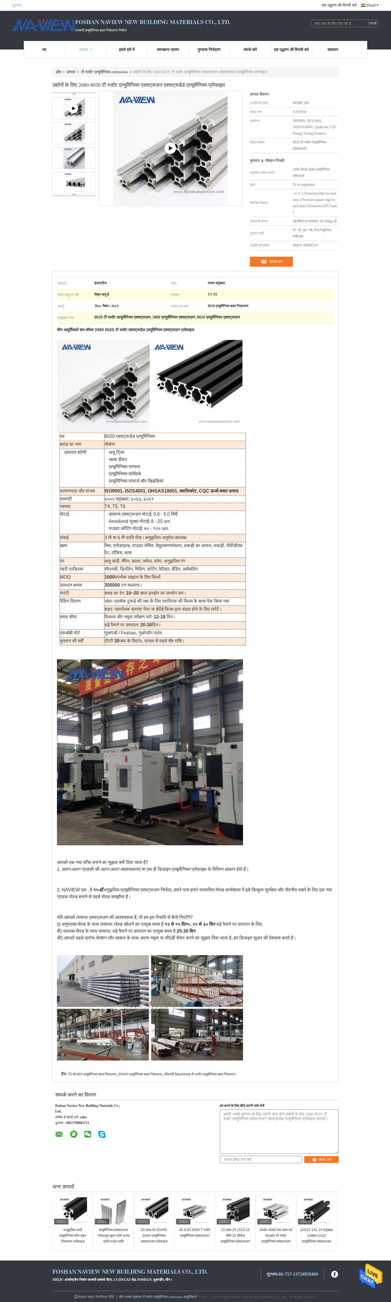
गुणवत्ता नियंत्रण (209, 49)
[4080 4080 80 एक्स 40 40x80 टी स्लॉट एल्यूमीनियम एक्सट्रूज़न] (276, 1211)
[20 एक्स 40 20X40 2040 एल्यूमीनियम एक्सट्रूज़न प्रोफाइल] (154, 1211)
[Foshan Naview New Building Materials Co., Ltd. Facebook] (335, 1273)
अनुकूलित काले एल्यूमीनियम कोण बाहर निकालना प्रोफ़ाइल (72, 1235)
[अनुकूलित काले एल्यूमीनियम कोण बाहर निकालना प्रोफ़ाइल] (73, 1211)
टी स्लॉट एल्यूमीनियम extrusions (104, 71)
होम (58, 71)
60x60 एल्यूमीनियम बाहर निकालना (140, 1074)
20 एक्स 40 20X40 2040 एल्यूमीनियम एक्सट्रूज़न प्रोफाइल (154, 1235)
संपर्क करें (250, 49)
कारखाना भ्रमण (168, 49)
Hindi (371, 5)
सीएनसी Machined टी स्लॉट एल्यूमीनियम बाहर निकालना (200, 1074)
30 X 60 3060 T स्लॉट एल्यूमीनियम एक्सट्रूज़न (194, 1233)
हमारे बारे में (127, 49)
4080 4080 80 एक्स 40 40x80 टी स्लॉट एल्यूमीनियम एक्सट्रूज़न (276, 1235)
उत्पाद (83, 49)
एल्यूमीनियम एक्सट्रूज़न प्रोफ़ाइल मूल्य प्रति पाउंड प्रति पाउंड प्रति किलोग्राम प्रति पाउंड (113, 1238)
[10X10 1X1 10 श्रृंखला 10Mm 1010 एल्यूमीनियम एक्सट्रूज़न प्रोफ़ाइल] (317, 1211)
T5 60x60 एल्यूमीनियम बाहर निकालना (92, 1074)
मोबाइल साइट (86, 1296)
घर (44, 49)
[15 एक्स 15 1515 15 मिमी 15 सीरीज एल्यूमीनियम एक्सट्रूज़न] (235, 1211)
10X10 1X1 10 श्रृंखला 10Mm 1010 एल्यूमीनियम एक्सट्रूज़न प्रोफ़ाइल (316, 1238)
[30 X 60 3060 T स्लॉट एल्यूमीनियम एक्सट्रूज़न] (195, 1211)
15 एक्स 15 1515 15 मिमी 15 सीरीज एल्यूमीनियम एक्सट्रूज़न (235, 1235)
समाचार (332, 49)
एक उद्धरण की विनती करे (339, 5)
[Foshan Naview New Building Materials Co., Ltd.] (43, 25)
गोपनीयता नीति (104, 1296)
